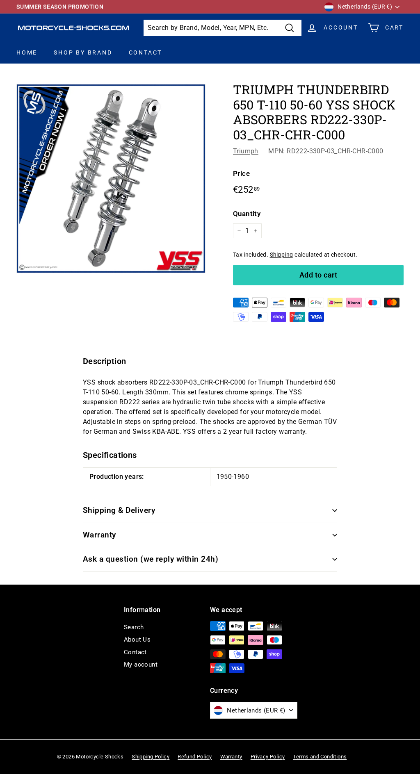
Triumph (245, 151)
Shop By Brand (83, 52)
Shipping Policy (150, 757)
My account (141, 664)
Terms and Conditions (320, 757)
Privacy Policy (268, 757)
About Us (137, 639)
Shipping (281, 254)
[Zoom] (111, 178)
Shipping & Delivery (119, 510)
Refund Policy (195, 757)
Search (134, 627)
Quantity (246, 213)
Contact (145, 52)
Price (241, 173)
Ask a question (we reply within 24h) (150, 559)
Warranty (99, 535)
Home (26, 52)
